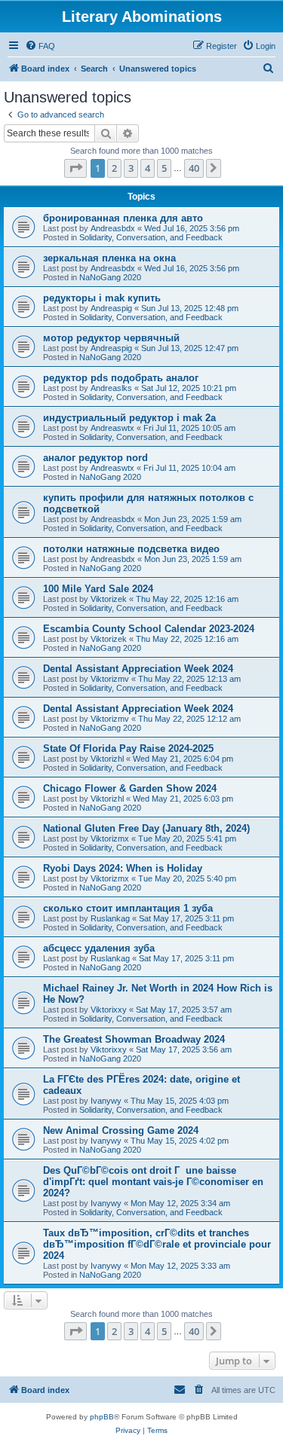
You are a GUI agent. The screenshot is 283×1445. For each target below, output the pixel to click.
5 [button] (164, 168)
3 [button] (131, 168)
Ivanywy (106, 1100)
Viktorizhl (107, 758)
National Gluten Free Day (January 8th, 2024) (146, 828)
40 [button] (194, 168)
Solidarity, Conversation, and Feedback (151, 237)
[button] (75, 168)
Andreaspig (111, 308)
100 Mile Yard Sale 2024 (98, 588)
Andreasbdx (113, 228)
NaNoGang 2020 (110, 277)
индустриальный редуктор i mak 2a (129, 417)
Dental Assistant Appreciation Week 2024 (138, 668)
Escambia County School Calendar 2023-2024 (148, 628)
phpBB (102, 1417)
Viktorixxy (109, 1009)
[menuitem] (40, 46)
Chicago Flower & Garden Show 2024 (130, 788)
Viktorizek (109, 598)
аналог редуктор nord (95, 457)
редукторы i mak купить (102, 298)
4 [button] (147, 168)
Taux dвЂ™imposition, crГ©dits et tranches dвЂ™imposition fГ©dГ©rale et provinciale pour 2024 (157, 1244)
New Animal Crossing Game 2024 (120, 1130)
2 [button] (114, 168)
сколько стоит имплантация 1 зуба (128, 908)
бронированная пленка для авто (123, 218)
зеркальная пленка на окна (109, 258)
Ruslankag (110, 918)
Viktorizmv (110, 678)
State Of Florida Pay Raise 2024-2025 (128, 748)
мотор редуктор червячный (111, 338)
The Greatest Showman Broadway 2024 (134, 1039)
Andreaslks (111, 388)
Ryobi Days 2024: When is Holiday (122, 868)
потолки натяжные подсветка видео (131, 548)
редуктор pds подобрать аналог (120, 377)
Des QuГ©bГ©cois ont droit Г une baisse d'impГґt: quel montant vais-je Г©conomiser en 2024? (153, 1182)
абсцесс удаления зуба (99, 948)
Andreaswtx (112, 427)
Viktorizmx (110, 838)
